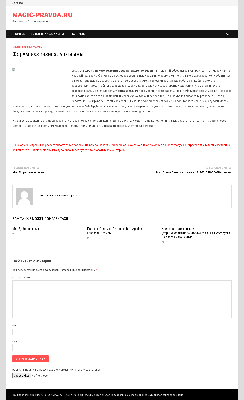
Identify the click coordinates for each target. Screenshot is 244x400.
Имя (15, 325)
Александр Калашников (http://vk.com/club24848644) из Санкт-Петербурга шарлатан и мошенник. (196, 233)
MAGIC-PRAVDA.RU (42, 14)
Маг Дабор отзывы (25, 229)
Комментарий (22, 277)
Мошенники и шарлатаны (47, 33)
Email (16, 341)
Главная (20, 33)
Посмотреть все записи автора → (57, 195)
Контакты (78, 33)
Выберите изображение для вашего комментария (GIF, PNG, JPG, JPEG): (57, 369)
